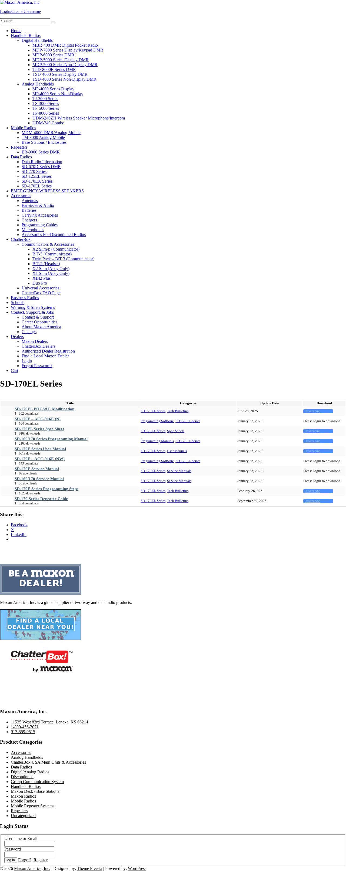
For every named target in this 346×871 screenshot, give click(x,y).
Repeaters (19, 147)
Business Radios (25, 297)
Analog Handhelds (38, 84)
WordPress (137, 868)
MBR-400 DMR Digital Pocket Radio (65, 45)
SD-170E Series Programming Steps (46, 489)
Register (41, 860)
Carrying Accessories (40, 215)
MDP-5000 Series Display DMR (60, 59)
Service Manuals (179, 471)
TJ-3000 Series (45, 98)
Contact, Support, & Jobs (32, 312)
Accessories (21, 195)
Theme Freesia (89, 868)
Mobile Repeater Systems (32, 806)
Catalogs (29, 331)
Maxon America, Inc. (32, 868)
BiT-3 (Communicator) (52, 254)
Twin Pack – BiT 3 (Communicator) (63, 259)
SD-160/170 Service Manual (39, 479)
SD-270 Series (34, 171)
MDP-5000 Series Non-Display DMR (65, 64)
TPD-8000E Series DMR (54, 69)
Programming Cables (40, 225)
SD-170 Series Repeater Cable (41, 499)
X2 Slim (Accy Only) (50, 268)
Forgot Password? (37, 365)
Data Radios (21, 157)
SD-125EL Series (37, 176)
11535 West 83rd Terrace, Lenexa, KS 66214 (49, 722)
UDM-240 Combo (48, 123)
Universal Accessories (40, 288)
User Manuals (177, 451)
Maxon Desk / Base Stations (35, 791)
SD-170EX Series (37, 181)
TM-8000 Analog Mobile (43, 137)
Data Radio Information (42, 161)
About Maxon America (41, 327)
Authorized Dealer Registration (48, 351)
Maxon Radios (23, 796)
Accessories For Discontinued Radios (54, 234)
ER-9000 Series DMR (41, 152)
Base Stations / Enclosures (44, 142)
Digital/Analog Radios (30, 772)
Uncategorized (23, 815)
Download (312, 411)
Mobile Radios (23, 127)
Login (27, 360)
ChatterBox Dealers (38, 346)
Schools (17, 302)
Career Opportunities (39, 322)
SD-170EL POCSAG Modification (44, 409)
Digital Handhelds (37, 40)
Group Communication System (37, 781)
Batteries (29, 210)
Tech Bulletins (177, 411)
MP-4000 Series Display (53, 89)
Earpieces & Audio (38, 205)
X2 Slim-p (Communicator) (55, 249)
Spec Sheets (175, 431)
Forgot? (24, 860)
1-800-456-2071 (25, 727)
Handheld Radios (26, 35)
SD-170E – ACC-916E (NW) (40, 459)
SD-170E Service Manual (37, 469)
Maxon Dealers (35, 341)
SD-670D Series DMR (41, 166)
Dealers (17, 336)
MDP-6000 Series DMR (53, 55)
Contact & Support (38, 317)
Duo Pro (39, 283)
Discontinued (22, 776)
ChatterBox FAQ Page (41, 293)
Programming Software (157, 421)
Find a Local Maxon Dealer (45, 356)
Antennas (30, 200)
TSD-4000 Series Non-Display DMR (64, 79)
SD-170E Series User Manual (40, 449)
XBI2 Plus (41, 278)
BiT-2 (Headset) (46, 263)
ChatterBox (21, 239)
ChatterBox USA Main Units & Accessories (48, 762)
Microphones (33, 229)
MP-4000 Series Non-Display (57, 93)
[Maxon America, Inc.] (20, 2)
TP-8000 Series (45, 113)
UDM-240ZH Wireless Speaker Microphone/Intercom (78, 118)
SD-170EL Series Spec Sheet (39, 429)
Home (16, 30)
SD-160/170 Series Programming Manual (51, 439)
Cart (14, 370)
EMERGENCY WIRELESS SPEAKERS (47, 191)
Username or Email (20, 838)
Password (12, 849)
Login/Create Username (20, 11)
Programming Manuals (157, 441)
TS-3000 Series (45, 103)
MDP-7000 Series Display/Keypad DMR (67, 50)
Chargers (29, 220)
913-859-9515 (23, 731)
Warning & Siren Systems (33, 307)
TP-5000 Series (45, 108)
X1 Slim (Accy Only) (50, 273)
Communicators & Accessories (48, 244)
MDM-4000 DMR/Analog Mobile (51, 132)
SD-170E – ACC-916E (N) (38, 419)
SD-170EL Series (37, 186)
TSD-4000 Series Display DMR (60, 74)
